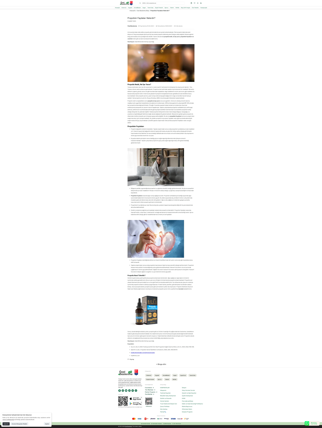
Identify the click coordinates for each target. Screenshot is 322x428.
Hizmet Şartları (164, 401)
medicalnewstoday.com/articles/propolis (143, 352)
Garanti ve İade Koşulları (189, 393)
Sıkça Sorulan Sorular (188, 390)
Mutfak (174, 379)
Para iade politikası (187, 401)
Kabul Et (6, 424)
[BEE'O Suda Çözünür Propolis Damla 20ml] (161, 310)
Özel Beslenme (128, 426)
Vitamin (167, 379)
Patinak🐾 (163, 412)
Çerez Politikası (164, 406)
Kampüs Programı (187, 412)
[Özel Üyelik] (191, 3)
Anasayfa (132, 10)
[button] (201, 3)
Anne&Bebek (166, 375)
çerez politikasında (8, 419)
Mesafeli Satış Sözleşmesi (168, 396)
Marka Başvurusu (187, 406)
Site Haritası (163, 409)
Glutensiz (148, 375)
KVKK (183, 398)
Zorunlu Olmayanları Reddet (19, 424)
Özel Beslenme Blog (143, 10)
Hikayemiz (163, 390)
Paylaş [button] (132, 359)
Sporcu (160, 379)
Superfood (183, 375)
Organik (157, 375)
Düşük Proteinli (150, 379)
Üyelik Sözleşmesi (187, 396)
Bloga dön (162, 364)
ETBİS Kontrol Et (149, 406)
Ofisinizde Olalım (187, 409)
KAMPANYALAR (164, 387)
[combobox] (163, 3)
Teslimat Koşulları (165, 393)
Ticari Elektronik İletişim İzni (168, 404)
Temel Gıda (192, 375)
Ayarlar (47, 424)
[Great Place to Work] (131, 3)
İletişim (184, 387)
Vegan (175, 375)
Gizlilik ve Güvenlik (165, 398)
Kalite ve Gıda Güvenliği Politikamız (192, 404)
